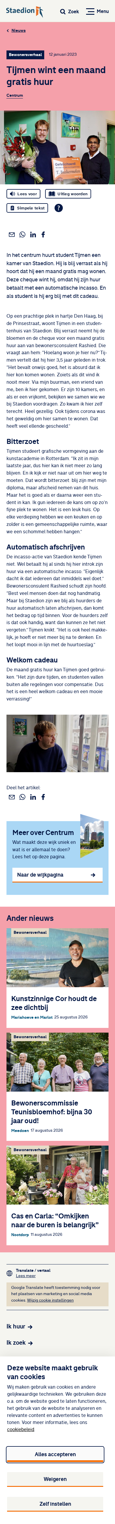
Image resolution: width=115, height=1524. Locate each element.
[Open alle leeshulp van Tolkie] (59, 208)
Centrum (14, 95)
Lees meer (33, 1276)
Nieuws (19, 30)
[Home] (24, 12)
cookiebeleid (20, 1429)
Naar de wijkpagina (40, 875)
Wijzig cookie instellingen (50, 1300)
